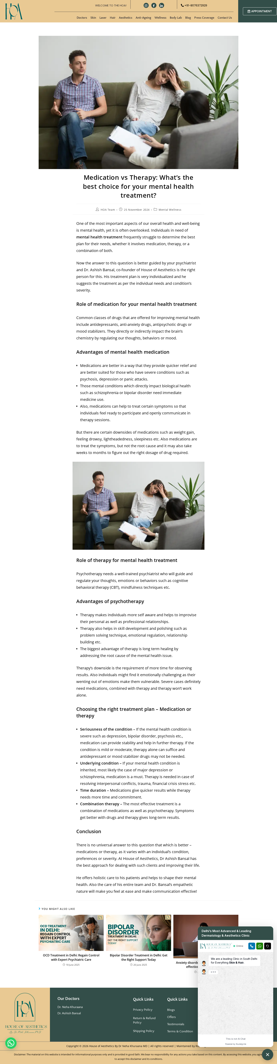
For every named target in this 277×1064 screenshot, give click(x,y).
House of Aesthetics (158, 269)
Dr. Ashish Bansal (69, 1013)
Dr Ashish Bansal (174, 858)
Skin (93, 17)
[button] (11, 1043)
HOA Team (108, 209)
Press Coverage (204, 17)
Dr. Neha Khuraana (70, 1007)
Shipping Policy (143, 1031)
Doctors (82, 17)
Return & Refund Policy (144, 1020)
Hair (113, 17)
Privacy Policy (142, 1009)
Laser (102, 17)
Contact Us (225, 17)
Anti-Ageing (143, 17)
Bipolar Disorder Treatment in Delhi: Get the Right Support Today (138, 957)
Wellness (160, 17)
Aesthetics (125, 17)
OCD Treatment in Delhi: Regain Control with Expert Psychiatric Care (71, 957)
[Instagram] (146, 5)
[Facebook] (153, 5)
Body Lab (176, 17)
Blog (188, 17)
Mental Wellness (170, 209)
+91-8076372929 (195, 5)
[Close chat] (267, 1054)
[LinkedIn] (161, 5)
